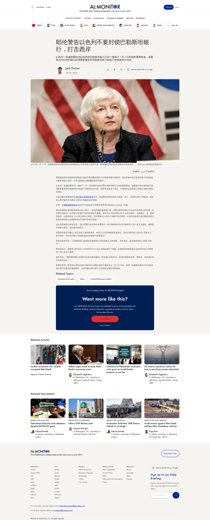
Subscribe (169, 7)
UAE (32, 479)
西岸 (92, 180)
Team (128, 476)
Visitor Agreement (109, 469)
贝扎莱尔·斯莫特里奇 (84, 197)
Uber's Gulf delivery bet (81, 423)
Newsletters (40, 7)
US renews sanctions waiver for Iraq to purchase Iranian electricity (161, 368)
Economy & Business (115, 18)
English (136, 171)
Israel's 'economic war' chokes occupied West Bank (46, 368)
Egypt (32, 488)
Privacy (108, 325)
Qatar (33, 491)
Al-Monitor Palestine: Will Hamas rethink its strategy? (123, 425)
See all (174, 25)
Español (150, 171)
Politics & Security (73, 18)
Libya (56, 485)
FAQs (104, 476)
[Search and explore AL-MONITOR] (33, 7)
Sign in (177, 7)
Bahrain (57, 476)
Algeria (57, 497)
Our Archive (83, 482)
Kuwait (57, 479)
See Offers (105, 319)
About (129, 469)
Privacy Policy (107, 473)
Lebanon (34, 494)
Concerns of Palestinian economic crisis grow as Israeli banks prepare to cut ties (123, 369)
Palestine (34, 485)
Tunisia (57, 491)
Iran (32, 476)
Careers (129, 479)
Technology (98, 18)
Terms (101, 325)
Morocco (58, 494)
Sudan (57, 488)
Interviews (140, 18)
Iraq (56, 466)
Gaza (82, 279)
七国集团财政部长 (69, 205)
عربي (142, 171)
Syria (32, 497)
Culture (87, 18)
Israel (32, 482)
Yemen (57, 482)
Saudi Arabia (35, 473)
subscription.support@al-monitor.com (72, 506)
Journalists (130, 473)
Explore (129, 18)
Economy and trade (66, 279)
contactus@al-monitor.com (63, 510)
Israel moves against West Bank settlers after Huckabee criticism (160, 425)
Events (48, 7)
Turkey (33, 469)
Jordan (57, 469)
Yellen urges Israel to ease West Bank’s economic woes (85, 368)
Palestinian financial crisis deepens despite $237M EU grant (48, 425)
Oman (57, 473)
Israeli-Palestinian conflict (101, 279)
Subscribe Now (170, 453)
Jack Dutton (73, 68)
